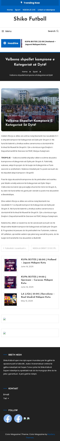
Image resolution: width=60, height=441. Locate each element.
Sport (17, 9)
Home (10, 9)
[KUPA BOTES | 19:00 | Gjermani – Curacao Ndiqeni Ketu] (10, 282)
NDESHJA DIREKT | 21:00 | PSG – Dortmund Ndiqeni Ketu (46, 248)
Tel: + (6, 398)
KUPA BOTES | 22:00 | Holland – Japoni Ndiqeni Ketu (38, 261)
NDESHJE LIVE (29, 9)
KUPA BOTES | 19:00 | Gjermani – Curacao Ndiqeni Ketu (37, 280)
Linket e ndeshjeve (46, 9)
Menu (8, 31)
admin (22, 115)
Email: (6, 394)
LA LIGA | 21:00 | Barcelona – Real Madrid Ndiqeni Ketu (38, 295)
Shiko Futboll (30, 19)
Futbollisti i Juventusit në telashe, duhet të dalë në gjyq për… (17, 248)
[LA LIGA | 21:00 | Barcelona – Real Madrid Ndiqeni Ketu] (10, 299)
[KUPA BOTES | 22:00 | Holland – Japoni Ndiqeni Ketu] (10, 265)
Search (51, 31)
